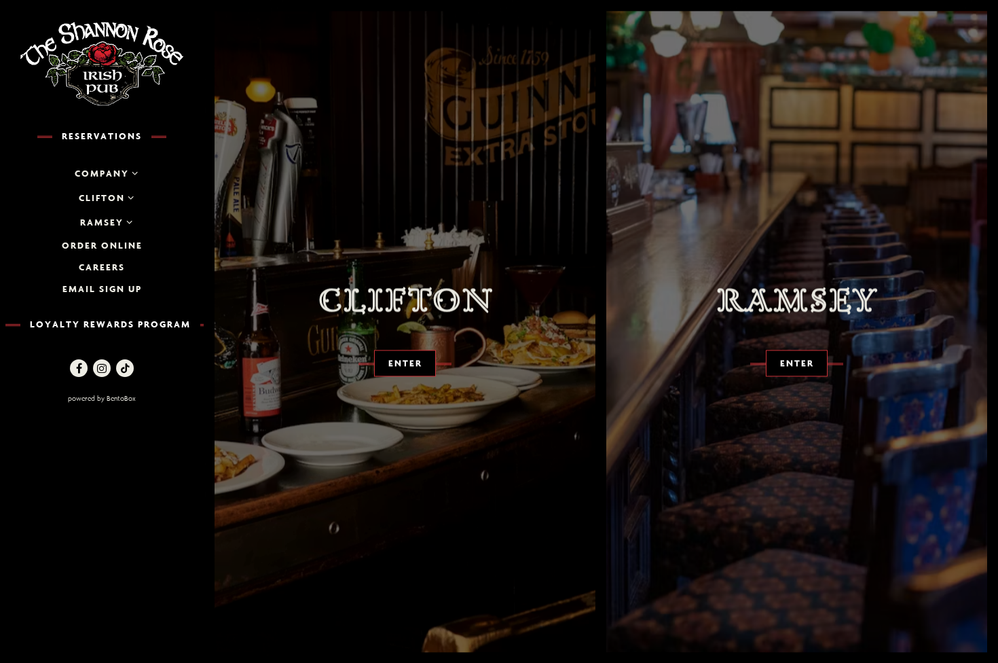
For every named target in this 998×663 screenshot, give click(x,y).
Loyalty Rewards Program (110, 324)
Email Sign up (102, 289)
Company (102, 173)
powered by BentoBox (132, 398)
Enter (405, 363)
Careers (102, 267)
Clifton (102, 198)
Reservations (102, 136)
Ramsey (102, 222)
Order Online (102, 245)
